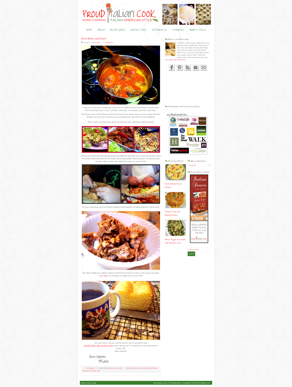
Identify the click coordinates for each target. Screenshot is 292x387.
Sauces (119, 368)
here (106, 275)
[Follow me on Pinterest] (179, 70)
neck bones (146, 368)
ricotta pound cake (93, 371)
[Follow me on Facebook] (171, 70)
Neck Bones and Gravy (93, 38)
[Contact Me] (203, 70)
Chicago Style (138, 29)
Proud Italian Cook (146, 8)
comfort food (136, 368)
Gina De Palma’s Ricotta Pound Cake (99, 345)
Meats (114, 368)
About (101, 29)
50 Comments (108, 42)
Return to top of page (88, 383)
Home (89, 29)
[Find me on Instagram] (195, 70)
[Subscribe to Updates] (188, 70)
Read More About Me (177, 59)
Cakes (110, 368)
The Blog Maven (176, 383)
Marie (98, 42)
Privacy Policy (197, 29)
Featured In (159, 29)
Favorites (178, 29)
